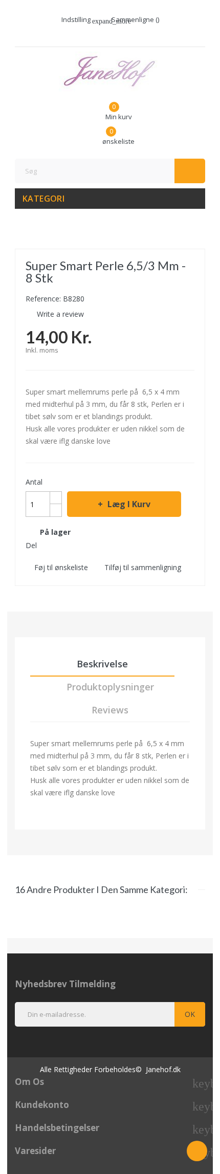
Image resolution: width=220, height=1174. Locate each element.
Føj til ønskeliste (61, 567)
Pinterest (84, 545)
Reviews (110, 710)
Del (47, 545)
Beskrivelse (102, 664)
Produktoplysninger (110, 687)
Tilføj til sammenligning (142, 567)
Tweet (65, 545)
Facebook (105, 34)
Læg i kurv (128, 504)
